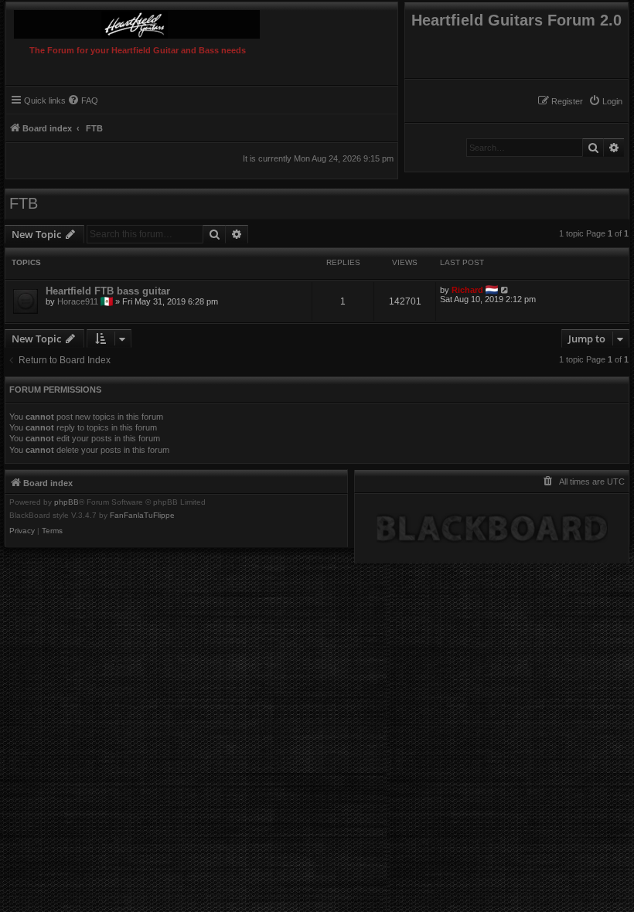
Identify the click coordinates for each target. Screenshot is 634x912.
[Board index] (164, 20)
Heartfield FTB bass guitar (108, 291)
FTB (23, 203)
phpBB (66, 502)
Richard (467, 289)
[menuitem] (605, 101)
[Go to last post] (505, 289)
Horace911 (77, 301)
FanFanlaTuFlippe (142, 515)
